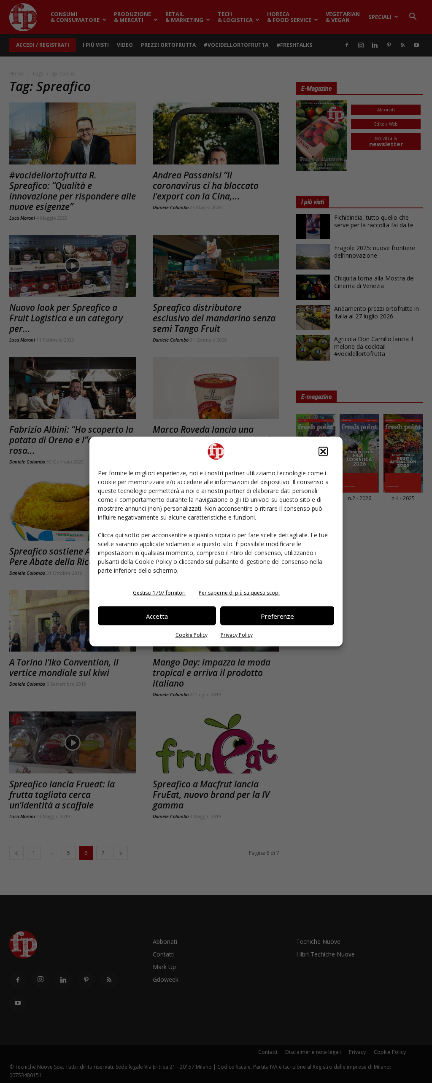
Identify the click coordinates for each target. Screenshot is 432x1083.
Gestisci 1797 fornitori (159, 592)
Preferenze (277, 616)
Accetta (157, 616)
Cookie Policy (192, 634)
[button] (323, 451)
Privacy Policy (237, 634)
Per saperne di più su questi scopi (239, 592)
